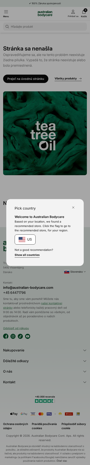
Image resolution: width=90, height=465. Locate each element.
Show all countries (27, 254)
